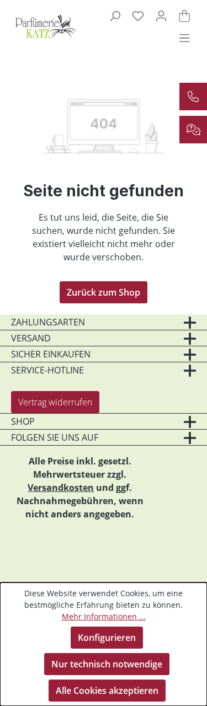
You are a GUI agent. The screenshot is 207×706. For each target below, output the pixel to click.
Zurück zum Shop (103, 292)
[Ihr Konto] (161, 15)
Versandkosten (61, 488)
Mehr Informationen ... (104, 616)
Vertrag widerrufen (55, 402)
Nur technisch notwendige (106, 664)
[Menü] (184, 37)
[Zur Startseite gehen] (41, 26)
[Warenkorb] (184, 15)
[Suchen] (114, 15)
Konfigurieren (107, 638)
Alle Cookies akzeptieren (107, 690)
